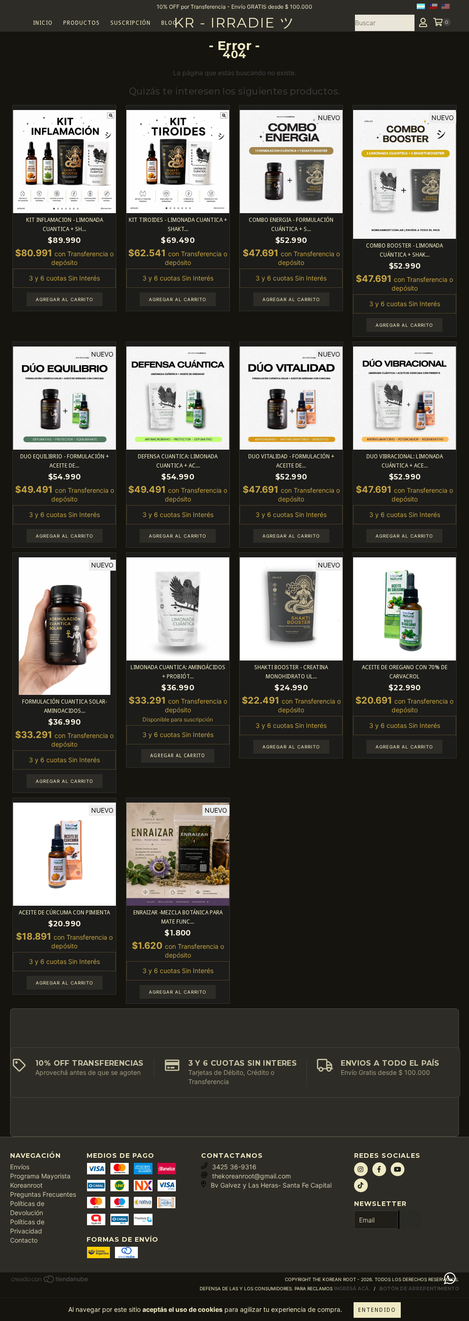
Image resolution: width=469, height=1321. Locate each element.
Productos (81, 23)
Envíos (19, 1167)
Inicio (43, 23)
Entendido (377, 1310)
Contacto (24, 1240)
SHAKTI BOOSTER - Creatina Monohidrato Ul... (291, 672)
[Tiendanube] (50, 1282)
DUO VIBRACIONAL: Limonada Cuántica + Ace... (404, 461)
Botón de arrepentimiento (419, 1289)
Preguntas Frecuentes (43, 1194)
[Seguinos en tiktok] (361, 1185)
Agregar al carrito (177, 755)
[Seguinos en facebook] (379, 1169)
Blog (169, 23)
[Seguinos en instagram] (361, 1169)
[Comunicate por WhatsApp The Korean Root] (450, 1278)
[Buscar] (407, 23)
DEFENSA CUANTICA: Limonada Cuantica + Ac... (178, 461)
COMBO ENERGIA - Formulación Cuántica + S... (291, 224)
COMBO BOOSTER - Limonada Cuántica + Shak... (404, 250)
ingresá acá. (352, 1289)
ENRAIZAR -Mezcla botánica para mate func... (178, 917)
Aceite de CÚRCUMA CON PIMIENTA (64, 912)
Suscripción (130, 23)
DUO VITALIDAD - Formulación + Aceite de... (291, 461)
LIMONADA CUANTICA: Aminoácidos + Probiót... (178, 672)
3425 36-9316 (234, 1167)
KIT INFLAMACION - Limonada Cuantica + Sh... (64, 224)
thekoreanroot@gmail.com (251, 1176)
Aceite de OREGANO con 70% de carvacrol (404, 672)
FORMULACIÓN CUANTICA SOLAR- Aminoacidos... (64, 706)
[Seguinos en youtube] (397, 1169)
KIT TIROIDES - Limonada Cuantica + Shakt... (178, 224)
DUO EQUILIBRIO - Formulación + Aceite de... (64, 461)
